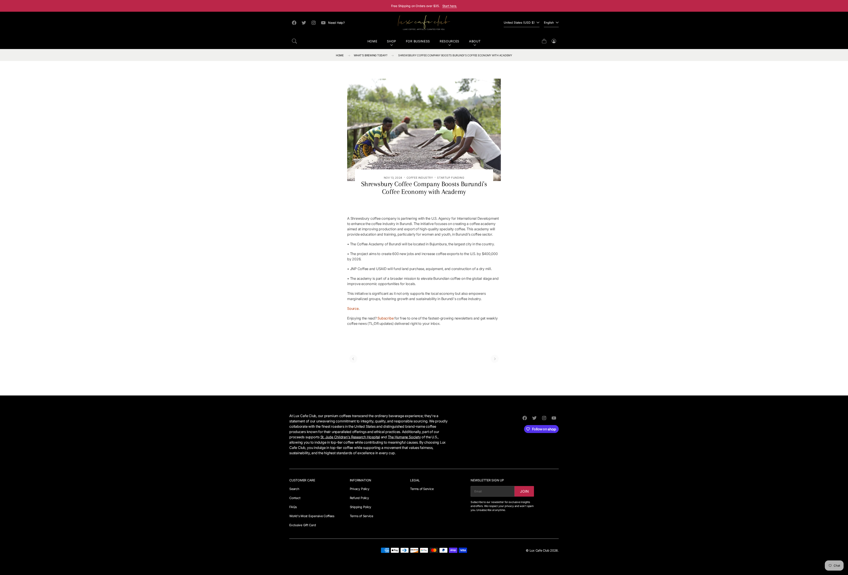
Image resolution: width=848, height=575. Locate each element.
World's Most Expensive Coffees (311, 516)
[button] (294, 41)
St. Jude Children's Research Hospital (350, 437)
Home (372, 41)
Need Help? (336, 23)
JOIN (524, 491)
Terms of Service (361, 516)
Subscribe (385, 318)
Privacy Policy (359, 489)
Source (353, 308)
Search (294, 489)
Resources (449, 41)
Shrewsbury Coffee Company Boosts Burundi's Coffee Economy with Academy (455, 55)
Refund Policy (359, 498)
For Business (418, 41)
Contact (294, 498)
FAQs (293, 507)
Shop (391, 41)
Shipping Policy (360, 507)
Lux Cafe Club (539, 550)
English (549, 22)
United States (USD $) (519, 22)
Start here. (449, 6)
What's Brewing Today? (370, 55)
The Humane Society (404, 437)
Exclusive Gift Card (302, 525)
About (475, 41)
